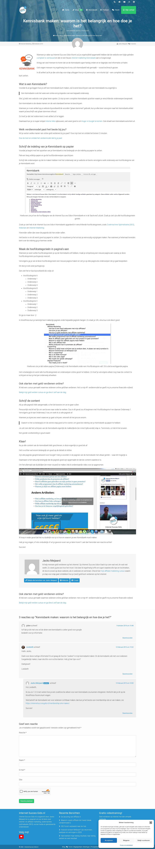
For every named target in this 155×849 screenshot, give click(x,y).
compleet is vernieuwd (46, 58)
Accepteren (109, 840)
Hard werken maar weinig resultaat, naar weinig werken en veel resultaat (77, 837)
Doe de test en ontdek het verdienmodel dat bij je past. (40, 138)
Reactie (22, 733)
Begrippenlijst (78, 847)
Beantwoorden (128, 638)
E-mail (75, 580)
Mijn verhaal (129, 10)
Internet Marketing (26, 44)
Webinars (22, 228)
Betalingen (86, 847)
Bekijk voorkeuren (144, 840)
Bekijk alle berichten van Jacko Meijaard (42, 580)
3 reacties (133, 44)
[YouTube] (21, 837)
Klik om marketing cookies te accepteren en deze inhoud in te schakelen (77, 501)
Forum (117, 10)
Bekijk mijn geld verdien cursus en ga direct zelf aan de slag (42, 392)
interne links (50, 121)
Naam (22, 760)
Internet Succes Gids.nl (31, 847)
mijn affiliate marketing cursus (113, 571)
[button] (151, 822)
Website (65, 580)
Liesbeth (29, 647)
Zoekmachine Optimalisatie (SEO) (120, 225)
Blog (78, 10)
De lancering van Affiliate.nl (71, 817)
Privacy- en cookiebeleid (126, 845)
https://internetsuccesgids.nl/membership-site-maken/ (48, 703)
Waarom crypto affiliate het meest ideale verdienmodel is (75, 821)
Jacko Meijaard (122, 44)
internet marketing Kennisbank (83, 58)
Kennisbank (93, 10)
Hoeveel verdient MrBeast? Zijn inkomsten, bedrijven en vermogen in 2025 (75, 831)
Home (67, 10)
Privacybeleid (95, 847)
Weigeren (126, 840)
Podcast (105, 10)
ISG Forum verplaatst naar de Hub (73, 826)
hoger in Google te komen (92, 121)
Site (20, 780)
